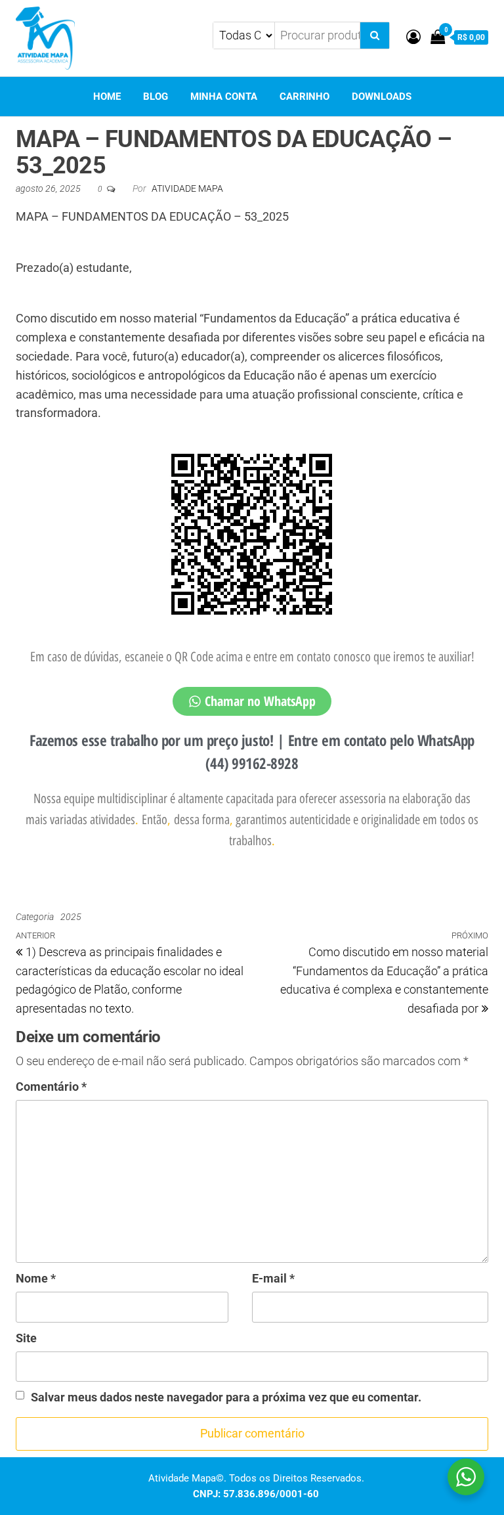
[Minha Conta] (413, 37)
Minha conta (223, 96)
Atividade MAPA (187, 188)
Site (26, 1338)
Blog (155, 96)
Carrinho (304, 96)
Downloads (381, 96)
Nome (36, 1278)
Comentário (51, 1086)
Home (107, 96)
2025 (70, 916)
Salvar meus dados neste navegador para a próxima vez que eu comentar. (226, 1397)
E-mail (273, 1278)
